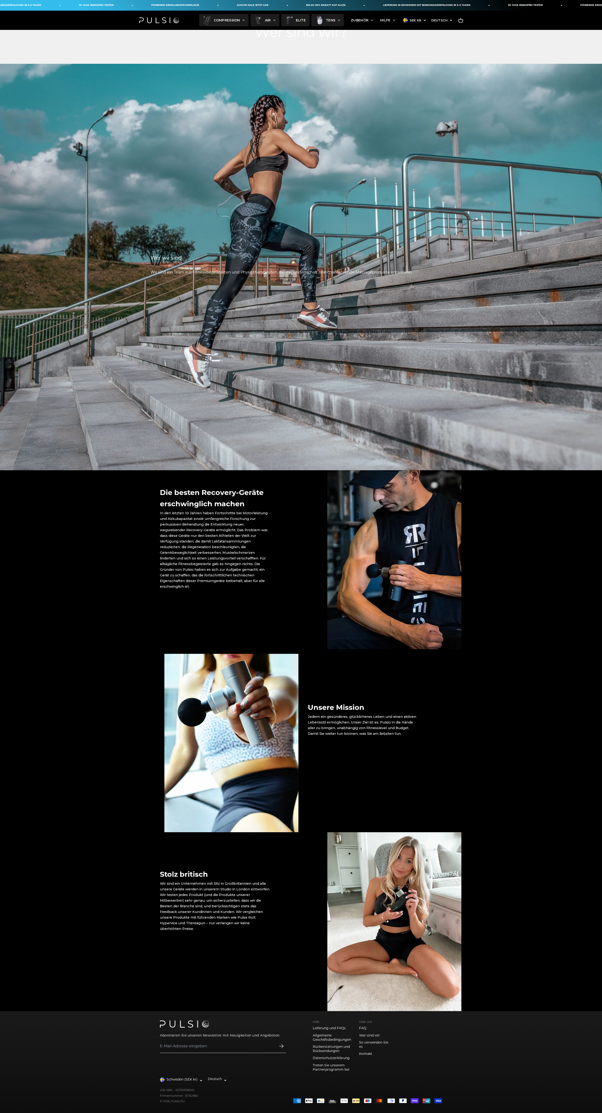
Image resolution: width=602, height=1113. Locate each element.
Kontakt (365, 1054)
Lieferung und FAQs (329, 1028)
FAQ (362, 1028)
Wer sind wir (369, 1035)
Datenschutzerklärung (331, 1058)
